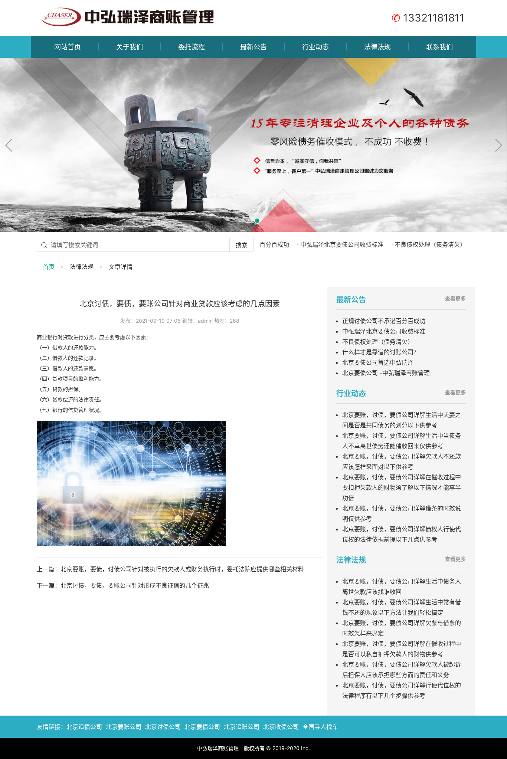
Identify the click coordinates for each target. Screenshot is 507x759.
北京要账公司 (123, 726)
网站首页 (67, 47)
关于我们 (129, 47)
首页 (49, 266)
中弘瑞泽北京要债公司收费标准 (383, 331)
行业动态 (315, 47)
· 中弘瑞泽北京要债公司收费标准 (318, 244)
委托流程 (191, 47)
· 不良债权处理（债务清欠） (406, 244)
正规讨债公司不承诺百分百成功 (383, 321)
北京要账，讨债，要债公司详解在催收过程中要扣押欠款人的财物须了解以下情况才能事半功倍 (401, 487)
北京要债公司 (202, 726)
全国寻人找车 (320, 726)
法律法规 (377, 47)
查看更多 (455, 298)
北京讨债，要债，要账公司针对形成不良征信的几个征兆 (134, 585)
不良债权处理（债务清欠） (377, 341)
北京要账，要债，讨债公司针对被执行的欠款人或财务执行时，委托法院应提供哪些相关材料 (182, 569)
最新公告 (253, 47)
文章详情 (121, 266)
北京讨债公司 (163, 726)
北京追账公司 (241, 726)
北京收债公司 (281, 726)
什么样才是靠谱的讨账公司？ (380, 352)
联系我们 (439, 47)
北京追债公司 (84, 726)
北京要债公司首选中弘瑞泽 (377, 362)
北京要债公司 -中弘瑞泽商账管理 (386, 373)
